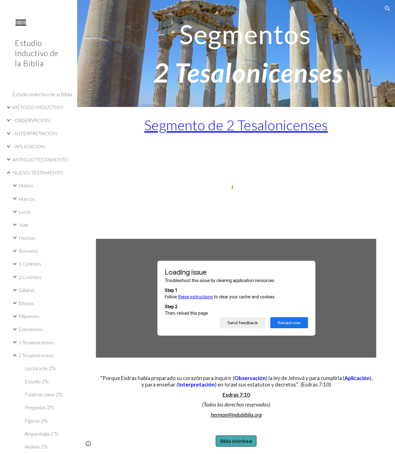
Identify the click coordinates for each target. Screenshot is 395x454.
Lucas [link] (25, 212)
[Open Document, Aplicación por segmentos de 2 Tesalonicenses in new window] (365, 247)
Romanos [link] (28, 251)
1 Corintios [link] (30, 264)
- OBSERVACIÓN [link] (31, 120)
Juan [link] (23, 224)
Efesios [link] (26, 303)
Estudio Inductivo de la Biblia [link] (42, 94)
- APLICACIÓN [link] (28, 146)
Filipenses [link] (29, 316)
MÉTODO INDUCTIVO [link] (37, 107)
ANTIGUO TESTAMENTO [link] (40, 159)
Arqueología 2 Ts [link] (42, 433)
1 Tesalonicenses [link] (36, 342)
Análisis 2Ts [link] (36, 446)
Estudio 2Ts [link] (37, 381)
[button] (387, 8)
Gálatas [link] (27, 290)
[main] (248, 53)
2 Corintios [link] (30, 277)
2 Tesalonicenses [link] (36, 355)
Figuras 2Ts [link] (36, 420)
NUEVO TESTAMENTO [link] (37, 172)
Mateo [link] (26, 185)
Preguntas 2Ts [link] (39, 407)
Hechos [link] (27, 238)
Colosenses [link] (31, 329)
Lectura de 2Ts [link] (40, 368)
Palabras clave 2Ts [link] (44, 394)
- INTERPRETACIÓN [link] (34, 133)
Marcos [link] (27, 199)
